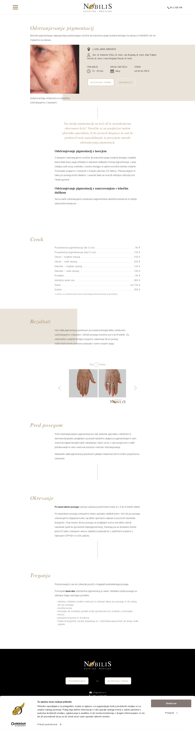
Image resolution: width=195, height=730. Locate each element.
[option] (97, 388)
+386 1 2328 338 (99, 696)
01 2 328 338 (176, 7)
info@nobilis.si (99, 692)
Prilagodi (169, 712)
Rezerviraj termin (101, 83)
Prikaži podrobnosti (47, 724)
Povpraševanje (77, 681)
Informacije (125, 83)
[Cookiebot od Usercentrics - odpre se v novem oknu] (18, 724)
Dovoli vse (171, 703)
